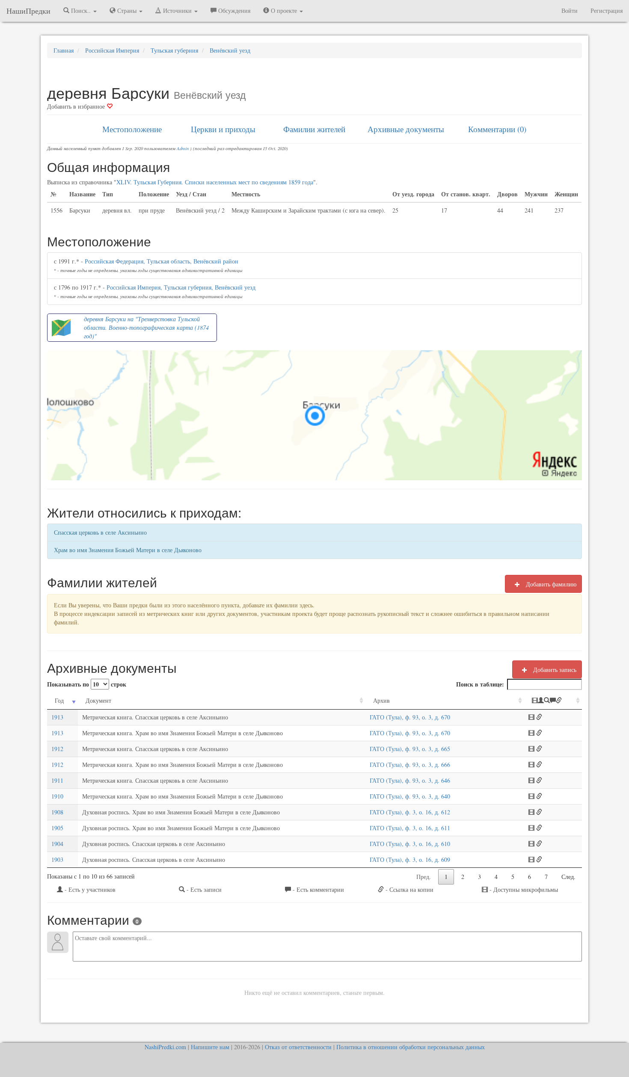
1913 (57, 717)
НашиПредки (28, 11)
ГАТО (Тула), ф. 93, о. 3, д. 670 (410, 717)
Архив (381, 700)
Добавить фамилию (550, 584)
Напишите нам (210, 1047)
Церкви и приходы (223, 129)
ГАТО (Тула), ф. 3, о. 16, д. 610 (410, 844)
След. (568, 877)
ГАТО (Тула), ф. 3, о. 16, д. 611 (410, 828)
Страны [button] (127, 10)
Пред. (423, 877)
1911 (57, 780)
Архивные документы (406, 129)
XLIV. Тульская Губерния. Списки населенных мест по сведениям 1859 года (214, 182)
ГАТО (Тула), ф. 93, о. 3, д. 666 (410, 764)
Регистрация (606, 10)
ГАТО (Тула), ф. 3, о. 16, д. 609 (410, 859)
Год (59, 700)
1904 (57, 844)
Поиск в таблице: (480, 684)
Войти (569, 10)
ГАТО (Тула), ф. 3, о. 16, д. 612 (410, 812)
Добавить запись (553, 670)
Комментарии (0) (497, 129)
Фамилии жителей (314, 129)
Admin (183, 148)
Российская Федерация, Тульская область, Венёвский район (161, 261)
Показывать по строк (86, 684)
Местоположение (132, 129)
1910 (57, 796)
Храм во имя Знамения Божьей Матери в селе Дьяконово (128, 550)
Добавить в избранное (77, 106)
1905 (57, 828)
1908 (57, 812)
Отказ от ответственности (298, 1047)
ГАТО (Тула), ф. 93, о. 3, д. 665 (410, 749)
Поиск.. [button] (80, 10)
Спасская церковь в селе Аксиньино (100, 532)
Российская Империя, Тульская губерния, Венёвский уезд (181, 287)
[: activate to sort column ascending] (553, 701)
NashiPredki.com (165, 1047)
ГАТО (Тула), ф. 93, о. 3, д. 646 (410, 780)
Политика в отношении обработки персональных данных (410, 1047)
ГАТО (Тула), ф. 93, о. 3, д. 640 (410, 796)
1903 (57, 859)
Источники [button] (177, 10)
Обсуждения (233, 10)
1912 (57, 749)
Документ (98, 700)
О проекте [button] (284, 10)
